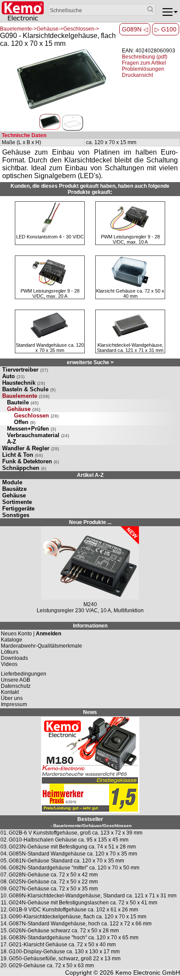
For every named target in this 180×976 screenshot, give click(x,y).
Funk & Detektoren (30, 461)
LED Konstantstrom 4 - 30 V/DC (50, 236)
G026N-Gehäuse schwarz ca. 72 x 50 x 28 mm (64, 931)
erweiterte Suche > (90, 362)
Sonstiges (15, 515)
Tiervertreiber (25, 369)
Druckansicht (137, 75)
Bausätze (14, 489)
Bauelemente (25, 396)
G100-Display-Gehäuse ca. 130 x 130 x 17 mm (64, 951)
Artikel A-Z (90, 475)
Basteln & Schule (28, 389)
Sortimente (17, 502)
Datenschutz (16, 686)
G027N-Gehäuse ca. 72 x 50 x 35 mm (53, 889)
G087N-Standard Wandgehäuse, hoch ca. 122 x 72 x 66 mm (80, 924)
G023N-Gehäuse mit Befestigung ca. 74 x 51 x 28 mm (72, 847)
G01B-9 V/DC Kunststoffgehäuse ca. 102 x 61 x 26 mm (73, 910)
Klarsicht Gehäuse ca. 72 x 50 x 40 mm (130, 293)
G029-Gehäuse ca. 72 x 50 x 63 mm (51, 965)
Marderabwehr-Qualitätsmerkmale (41, 646)
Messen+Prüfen (31, 428)
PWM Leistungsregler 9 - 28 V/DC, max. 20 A (50, 293)
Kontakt (10, 692)
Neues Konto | (31, 634)
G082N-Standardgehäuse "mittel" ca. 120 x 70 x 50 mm (74, 868)
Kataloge (11, 640)
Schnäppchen (24, 468)
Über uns (12, 698)
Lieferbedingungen (23, 674)
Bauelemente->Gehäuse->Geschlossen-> (49, 29)
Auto (13, 376)
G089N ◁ (135, 29)
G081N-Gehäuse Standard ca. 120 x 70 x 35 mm (66, 861)
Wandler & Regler (30, 448)
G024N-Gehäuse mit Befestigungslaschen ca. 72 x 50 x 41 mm (83, 903)
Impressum (14, 704)
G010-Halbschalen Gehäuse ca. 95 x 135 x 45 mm (68, 840)
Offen (24, 422)
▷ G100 (166, 29)
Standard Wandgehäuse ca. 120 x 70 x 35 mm (50, 347)
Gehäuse (23, 409)
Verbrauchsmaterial (38, 435)
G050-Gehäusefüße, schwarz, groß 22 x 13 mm (65, 958)
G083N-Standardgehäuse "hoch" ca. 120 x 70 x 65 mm (73, 938)
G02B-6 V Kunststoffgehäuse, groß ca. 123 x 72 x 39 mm (75, 833)
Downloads (14, 658)
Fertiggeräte (18, 508)
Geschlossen (36, 415)
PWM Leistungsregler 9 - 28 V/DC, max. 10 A (130, 239)
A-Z (11, 441)
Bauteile (22, 402)
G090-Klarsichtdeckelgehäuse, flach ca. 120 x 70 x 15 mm (77, 917)
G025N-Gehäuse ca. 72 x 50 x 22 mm (53, 882)
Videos (9, 664)
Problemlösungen (143, 69)
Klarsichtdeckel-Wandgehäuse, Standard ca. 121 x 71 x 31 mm (130, 347)
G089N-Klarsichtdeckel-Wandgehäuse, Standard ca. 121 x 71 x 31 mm (93, 896)
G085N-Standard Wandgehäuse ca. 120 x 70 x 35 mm (73, 854)
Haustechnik (23, 382)
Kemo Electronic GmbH (147, 972)
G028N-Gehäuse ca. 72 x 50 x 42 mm (53, 875)
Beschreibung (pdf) (144, 57)
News (90, 712)
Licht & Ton (22, 455)
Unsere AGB (15, 680)
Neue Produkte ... (90, 522)
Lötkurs (9, 652)
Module (12, 482)
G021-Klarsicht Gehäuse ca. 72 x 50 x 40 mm (62, 945)
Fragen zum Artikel (144, 63)
